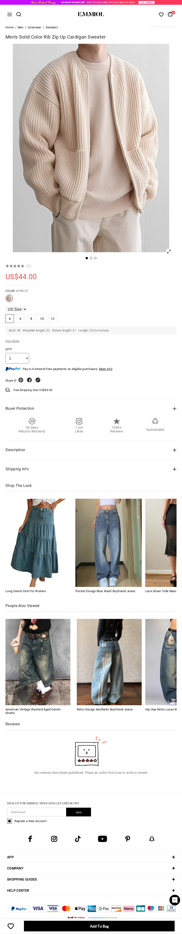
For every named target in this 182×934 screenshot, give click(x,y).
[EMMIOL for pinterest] (128, 838)
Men (20, 27)
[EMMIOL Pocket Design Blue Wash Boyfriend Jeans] (108, 543)
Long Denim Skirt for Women (25, 591)
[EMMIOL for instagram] (54, 838)
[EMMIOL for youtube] (102, 838)
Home (9, 27)
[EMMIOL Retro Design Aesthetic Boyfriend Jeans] (109, 662)
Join (79, 812)
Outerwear (34, 27)
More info (106, 369)
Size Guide (12, 341)
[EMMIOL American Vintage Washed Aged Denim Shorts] (37, 662)
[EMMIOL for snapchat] (152, 838)
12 (53, 319)
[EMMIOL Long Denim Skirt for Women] (38, 543)
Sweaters (52, 27)
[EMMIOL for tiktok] (77, 838)
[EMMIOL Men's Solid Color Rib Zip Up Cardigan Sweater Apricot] (9, 300)
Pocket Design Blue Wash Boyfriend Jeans (105, 591)
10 (42, 319)
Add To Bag (99, 926)
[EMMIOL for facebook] (30, 838)
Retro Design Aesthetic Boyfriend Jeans (105, 709)
